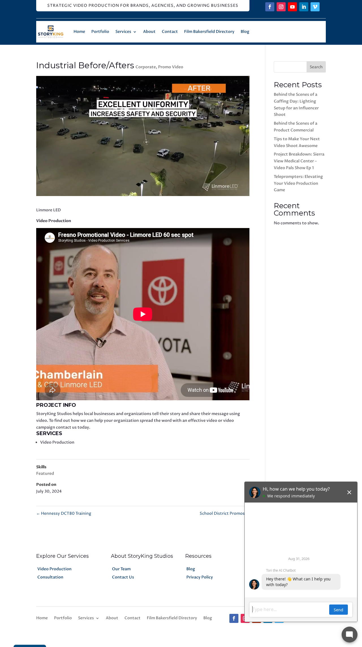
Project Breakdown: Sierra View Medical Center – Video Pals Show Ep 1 (299, 161)
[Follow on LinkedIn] (303, 6)
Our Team (121, 569)
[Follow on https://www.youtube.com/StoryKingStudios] (292, 6)
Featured (45, 473)
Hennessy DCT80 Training (63, 513)
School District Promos (224, 513)
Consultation (50, 577)
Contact (170, 31)
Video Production (54, 569)
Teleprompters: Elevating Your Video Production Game (298, 183)
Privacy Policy (199, 577)
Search (316, 67)
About (149, 31)
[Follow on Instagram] (281, 6)
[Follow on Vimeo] (315, 6)
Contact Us (123, 577)
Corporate (145, 67)
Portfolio (100, 31)
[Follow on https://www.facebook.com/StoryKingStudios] (269, 6)
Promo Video (170, 67)
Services (123, 31)
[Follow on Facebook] (233, 618)
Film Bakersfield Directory (209, 31)
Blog (245, 31)
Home (79, 31)
